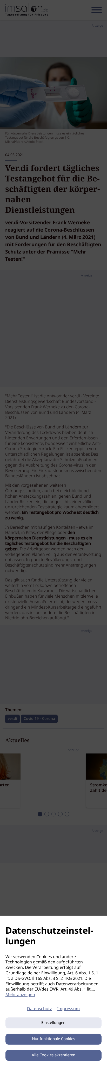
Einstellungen (53, 1023)
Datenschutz (39, 1009)
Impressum (68, 1009)
